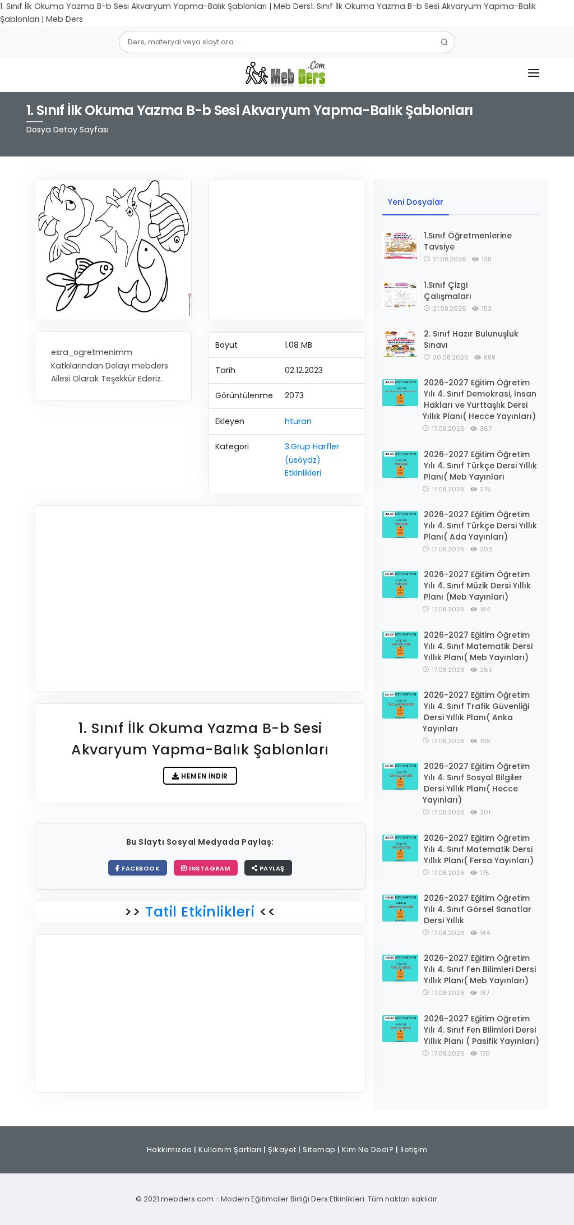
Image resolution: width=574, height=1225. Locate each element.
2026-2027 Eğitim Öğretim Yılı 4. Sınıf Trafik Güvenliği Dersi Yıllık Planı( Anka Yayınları (476, 711)
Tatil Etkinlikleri (200, 912)
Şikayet (282, 1149)
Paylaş (271, 868)
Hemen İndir (203, 776)
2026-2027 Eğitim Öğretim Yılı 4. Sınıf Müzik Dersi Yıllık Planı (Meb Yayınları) (477, 585)
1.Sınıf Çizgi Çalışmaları (447, 290)
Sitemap (319, 1149)
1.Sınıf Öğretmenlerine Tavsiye (468, 241)
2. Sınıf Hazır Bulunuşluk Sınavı (471, 339)
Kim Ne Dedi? (368, 1149)
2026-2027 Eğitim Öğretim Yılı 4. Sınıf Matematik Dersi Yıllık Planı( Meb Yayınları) (478, 646)
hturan (298, 421)
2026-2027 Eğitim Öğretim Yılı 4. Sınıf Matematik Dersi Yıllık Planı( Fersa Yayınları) (479, 849)
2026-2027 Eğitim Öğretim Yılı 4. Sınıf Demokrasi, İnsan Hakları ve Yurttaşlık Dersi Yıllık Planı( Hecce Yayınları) (479, 399)
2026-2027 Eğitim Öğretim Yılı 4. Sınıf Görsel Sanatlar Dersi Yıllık (477, 909)
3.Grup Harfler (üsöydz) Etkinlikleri (312, 459)
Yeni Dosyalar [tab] (415, 202)
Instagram (208, 868)
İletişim (414, 1149)
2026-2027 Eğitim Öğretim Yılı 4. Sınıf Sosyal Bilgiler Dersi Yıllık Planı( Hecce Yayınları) (476, 783)
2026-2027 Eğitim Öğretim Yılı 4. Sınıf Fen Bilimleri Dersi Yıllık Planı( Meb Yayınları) (480, 969)
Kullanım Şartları (230, 1149)
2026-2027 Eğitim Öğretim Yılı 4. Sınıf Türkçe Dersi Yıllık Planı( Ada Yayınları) (480, 525)
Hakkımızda (169, 1149)
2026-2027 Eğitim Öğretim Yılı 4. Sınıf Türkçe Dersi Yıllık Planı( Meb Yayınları (480, 465)
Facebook (140, 868)
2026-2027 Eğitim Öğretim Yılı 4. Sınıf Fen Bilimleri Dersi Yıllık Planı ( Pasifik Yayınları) (481, 1030)
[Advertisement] (287, 249)
